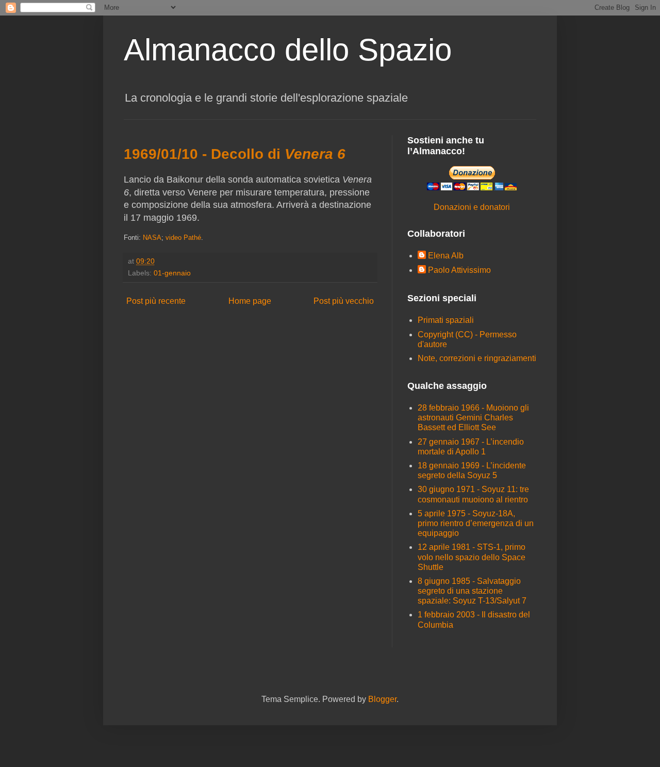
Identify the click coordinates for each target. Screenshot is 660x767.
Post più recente (156, 301)
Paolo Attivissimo (459, 270)
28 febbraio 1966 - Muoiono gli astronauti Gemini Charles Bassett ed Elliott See (473, 417)
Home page (249, 301)
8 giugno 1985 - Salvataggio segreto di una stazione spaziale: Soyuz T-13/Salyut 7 (472, 591)
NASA (152, 237)
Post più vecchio (344, 301)
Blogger (382, 699)
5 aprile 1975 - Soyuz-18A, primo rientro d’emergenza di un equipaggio (476, 523)
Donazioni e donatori (472, 207)
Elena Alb (446, 255)
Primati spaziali (446, 320)
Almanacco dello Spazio (288, 49)
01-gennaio (172, 273)
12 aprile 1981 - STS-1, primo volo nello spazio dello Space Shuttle (471, 557)
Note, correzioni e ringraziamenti (477, 358)
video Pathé (183, 237)
